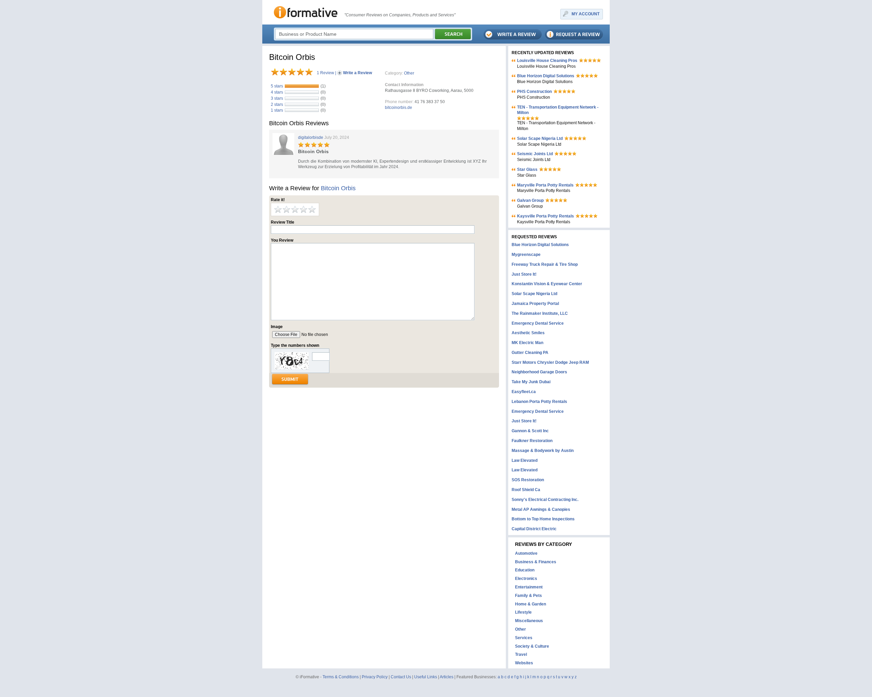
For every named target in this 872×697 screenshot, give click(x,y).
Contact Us (401, 677)
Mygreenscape (526, 254)
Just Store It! (524, 274)
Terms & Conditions (341, 677)
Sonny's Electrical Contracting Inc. (545, 499)
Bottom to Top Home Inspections (543, 519)
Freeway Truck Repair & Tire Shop (545, 264)
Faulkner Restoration (532, 440)
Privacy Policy (375, 677)
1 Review (325, 72)
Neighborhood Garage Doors (539, 372)
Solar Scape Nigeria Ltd (540, 138)
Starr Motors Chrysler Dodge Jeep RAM (550, 362)
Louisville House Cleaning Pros (547, 60)
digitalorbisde (310, 137)
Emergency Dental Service (538, 323)
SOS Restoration (528, 479)
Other (409, 73)
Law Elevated (525, 460)
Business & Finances (535, 562)
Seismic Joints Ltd (535, 153)
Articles (446, 677)
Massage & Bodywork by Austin (543, 450)
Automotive (526, 553)
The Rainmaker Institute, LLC (540, 313)
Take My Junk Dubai (531, 381)
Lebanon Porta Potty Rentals (539, 401)
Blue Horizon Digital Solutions (545, 76)
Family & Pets (528, 595)
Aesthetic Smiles (528, 332)
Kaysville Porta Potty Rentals (545, 216)
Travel (521, 654)
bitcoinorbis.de (398, 107)
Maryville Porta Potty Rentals (545, 185)
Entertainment (529, 587)
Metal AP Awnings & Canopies (541, 509)
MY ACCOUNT (586, 14)
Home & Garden (530, 604)
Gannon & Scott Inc (530, 430)
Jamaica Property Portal (535, 303)
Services (523, 637)
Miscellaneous (529, 620)
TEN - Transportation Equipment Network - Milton (557, 110)
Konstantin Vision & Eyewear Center (547, 283)
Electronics (526, 578)
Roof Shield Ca (526, 489)
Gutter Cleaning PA (530, 352)
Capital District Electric (534, 528)
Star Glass (527, 169)
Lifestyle (523, 612)
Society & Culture (532, 646)
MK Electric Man (527, 342)
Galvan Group (530, 200)
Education (524, 570)
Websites (524, 663)
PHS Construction (534, 91)
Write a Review (357, 72)
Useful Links (425, 677)
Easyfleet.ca (524, 391)
